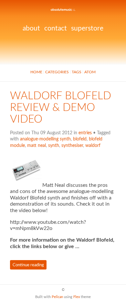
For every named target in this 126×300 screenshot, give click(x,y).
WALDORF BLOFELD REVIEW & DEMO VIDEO (60, 108)
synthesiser (72, 145)
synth (53, 145)
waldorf (92, 145)
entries (85, 133)
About (31, 28)
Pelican (57, 297)
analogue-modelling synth (45, 139)
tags (76, 72)
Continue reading (28, 264)
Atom (90, 72)
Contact (55, 28)
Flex (76, 297)
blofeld (80, 139)
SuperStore (87, 28)
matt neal (36, 145)
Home (36, 72)
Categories (57, 72)
